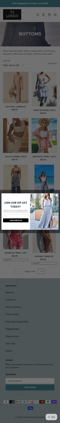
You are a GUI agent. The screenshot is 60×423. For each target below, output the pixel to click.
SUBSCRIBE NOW (16, 220)
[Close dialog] (56, 195)
